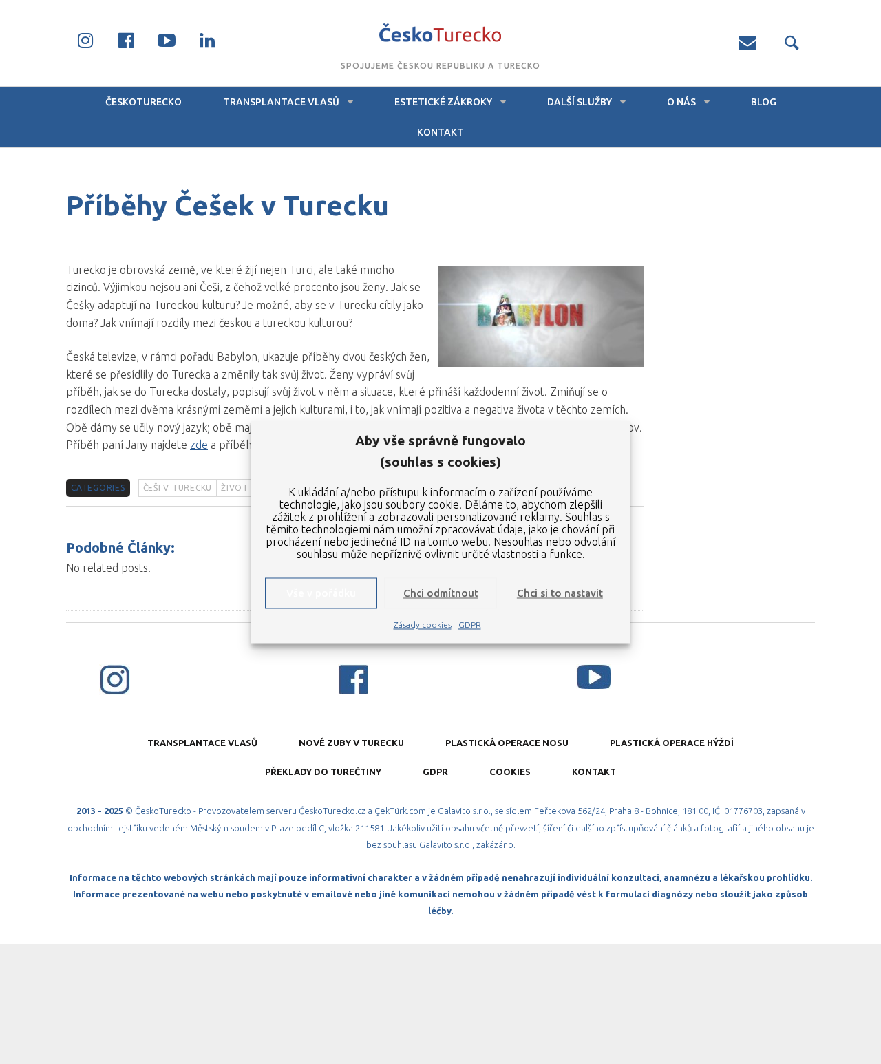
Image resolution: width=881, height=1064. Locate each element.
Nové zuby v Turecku (351, 742)
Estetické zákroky (443, 101)
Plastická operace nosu (507, 742)
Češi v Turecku (178, 487)
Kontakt (440, 132)
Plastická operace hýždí (672, 742)
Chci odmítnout (440, 593)
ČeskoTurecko (143, 101)
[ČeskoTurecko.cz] (441, 34)
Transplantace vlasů (281, 101)
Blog (763, 101)
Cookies (510, 771)
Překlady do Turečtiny (323, 771)
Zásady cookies (423, 625)
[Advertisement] (754, 370)
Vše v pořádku (321, 593)
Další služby (579, 101)
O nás (681, 101)
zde (199, 444)
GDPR (469, 625)
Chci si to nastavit (560, 593)
